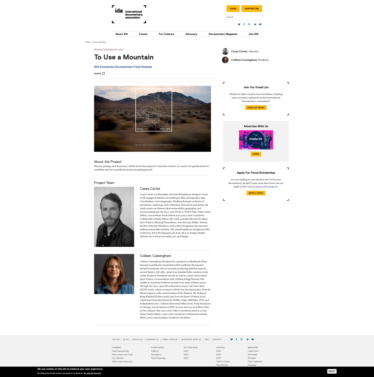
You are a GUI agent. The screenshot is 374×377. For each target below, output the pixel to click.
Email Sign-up (170, 339)
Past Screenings (158, 358)
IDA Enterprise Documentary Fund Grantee (123, 67)
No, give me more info (92, 373)
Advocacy (191, 34)
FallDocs (155, 351)
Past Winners (222, 365)
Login (233, 8)
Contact (217, 339)
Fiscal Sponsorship (120, 351)
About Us (137, 339)
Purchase (252, 365)
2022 (186, 354)
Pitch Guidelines (255, 361)
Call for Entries (223, 361)
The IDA (116, 339)
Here (256, 154)
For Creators (166, 34)
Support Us (152, 339)
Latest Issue (253, 351)
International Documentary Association (129, 14)
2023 (218, 354)
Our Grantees (118, 358)
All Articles (252, 354)
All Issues (252, 358)
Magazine (253, 347)
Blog (126, 339)
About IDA (121, 34)
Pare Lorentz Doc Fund (122, 354)
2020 (186, 358)
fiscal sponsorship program (263, 187)
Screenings (157, 347)
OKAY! (331, 371)
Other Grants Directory (122, 361)
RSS (207, 339)
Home (87, 42)
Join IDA (254, 34)
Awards (220, 347)
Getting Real (191, 347)
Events (143, 34)
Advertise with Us (191, 339)
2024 (186, 351)
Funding (116, 347)
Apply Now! (256, 193)
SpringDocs (156, 354)
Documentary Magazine (223, 34)
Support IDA (252, 8)
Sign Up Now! (256, 107)
